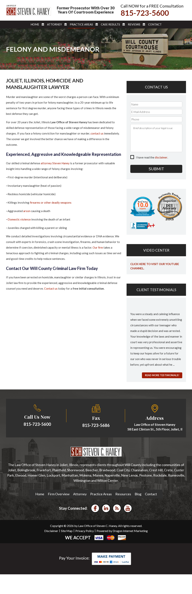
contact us (97, 133)
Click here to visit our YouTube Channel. (154, 266)
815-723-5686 (96, 425)
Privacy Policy (84, 531)
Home (35, 24)
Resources (123, 494)
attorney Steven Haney (55, 163)
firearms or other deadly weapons (50, 202)
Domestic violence (19, 219)
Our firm (98, 247)
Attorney (54, 24)
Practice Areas (81, 24)
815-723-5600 (145, 13)
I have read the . (152, 157)
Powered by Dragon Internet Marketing (122, 531)
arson (26, 211)
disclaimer (161, 157)
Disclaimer (51, 531)
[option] (156, 336)
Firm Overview (59, 494)
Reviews (134, 24)
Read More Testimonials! (162, 375)
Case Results (110, 24)
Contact (155, 24)
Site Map (67, 531)
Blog (138, 494)
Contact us (51, 288)
